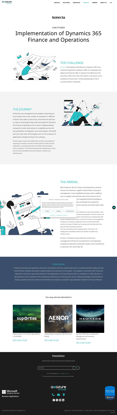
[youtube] (60, 400)
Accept (47, 211)
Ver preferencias (70, 211)
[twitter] (57, 400)
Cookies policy (88, 410)
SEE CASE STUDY (20, 340)
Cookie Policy (52, 215)
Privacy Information (77, 410)
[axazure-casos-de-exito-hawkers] (90, 305)
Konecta (63, 67)
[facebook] (54, 400)
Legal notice (65, 215)
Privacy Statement (58, 215)
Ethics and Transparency (100, 410)
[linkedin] (63, 400)
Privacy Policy (66, 373)
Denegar (58, 211)
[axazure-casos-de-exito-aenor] (58, 305)
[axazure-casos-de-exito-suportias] (27, 305)
